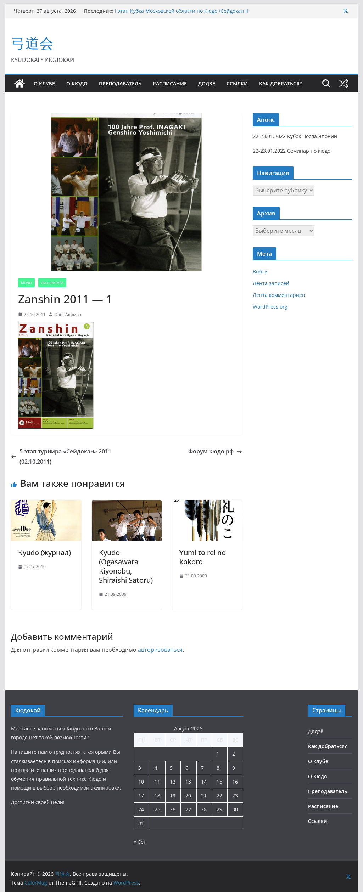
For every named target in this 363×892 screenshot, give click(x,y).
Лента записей (271, 283)
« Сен (140, 842)
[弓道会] (19, 83)
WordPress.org (270, 306)
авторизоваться (160, 650)
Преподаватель (120, 83)
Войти (260, 271)
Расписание (170, 83)
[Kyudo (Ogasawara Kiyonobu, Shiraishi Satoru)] (127, 505)
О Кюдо (77, 83)
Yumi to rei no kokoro (202, 557)
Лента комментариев (279, 295)
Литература (52, 282)
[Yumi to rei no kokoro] (207, 505)
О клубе (44, 83)
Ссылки (237, 83)
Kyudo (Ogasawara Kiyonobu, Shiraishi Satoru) (126, 566)
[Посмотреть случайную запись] (343, 83)
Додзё (206, 83)
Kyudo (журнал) (44, 552)
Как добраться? (280, 83)
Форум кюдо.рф (211, 451)
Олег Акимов (67, 314)
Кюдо (26, 282)
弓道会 (32, 42)
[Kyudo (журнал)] (46, 505)
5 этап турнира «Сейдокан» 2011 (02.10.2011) (65, 456)
